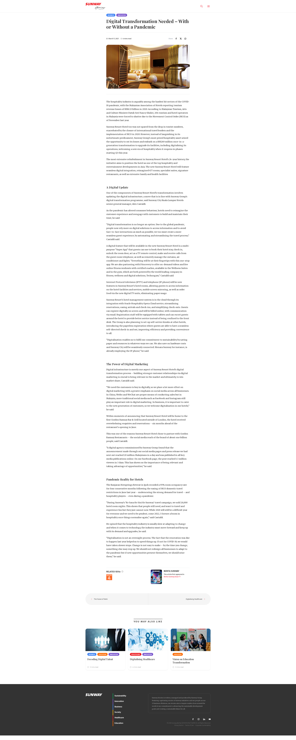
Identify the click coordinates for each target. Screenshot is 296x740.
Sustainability (120, 696)
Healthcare (135, 654)
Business (111, 15)
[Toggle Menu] (208, 6)
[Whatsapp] (185, 38)
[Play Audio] (195, 6)
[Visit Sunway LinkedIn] (204, 719)
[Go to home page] (95, 6)
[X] (180, 38)
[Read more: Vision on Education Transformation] (191, 640)
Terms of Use (189, 725)
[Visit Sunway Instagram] (198, 719)
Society (118, 712)
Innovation (122, 15)
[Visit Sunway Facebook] (193, 719)
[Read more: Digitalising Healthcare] (148, 640)
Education (102, 654)
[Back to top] (290, 683)
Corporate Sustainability (203, 725)
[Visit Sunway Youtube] (210, 719)
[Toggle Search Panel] (201, 6)
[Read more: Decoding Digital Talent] (105, 640)
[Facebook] (176, 38)
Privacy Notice (178, 725)
